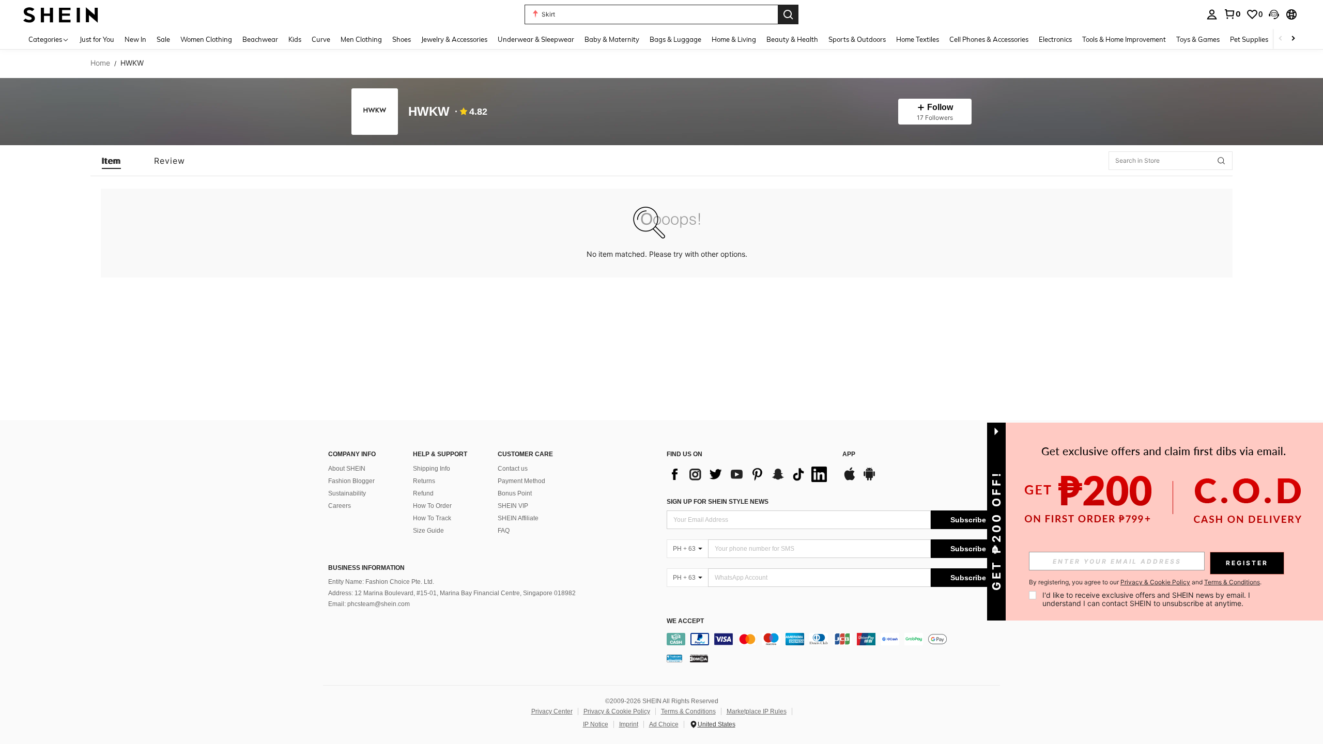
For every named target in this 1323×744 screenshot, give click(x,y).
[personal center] (1212, 14)
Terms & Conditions (688, 711)
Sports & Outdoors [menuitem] (857, 39)
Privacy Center (552, 711)
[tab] (111, 161)
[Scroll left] (1280, 39)
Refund (423, 493)
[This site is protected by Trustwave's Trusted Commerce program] (674, 658)
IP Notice (595, 724)
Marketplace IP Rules (757, 711)
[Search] (788, 14)
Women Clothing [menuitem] (206, 39)
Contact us (513, 468)
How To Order (432, 505)
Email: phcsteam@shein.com (369, 604)
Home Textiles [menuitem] (917, 39)
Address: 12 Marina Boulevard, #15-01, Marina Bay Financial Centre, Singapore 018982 (452, 593)
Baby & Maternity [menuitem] (611, 39)
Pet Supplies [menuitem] (1249, 39)
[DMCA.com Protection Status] (699, 658)
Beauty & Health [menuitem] (792, 39)
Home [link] (100, 63)
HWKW (429, 111)
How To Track (432, 518)
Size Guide (428, 530)
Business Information (366, 567)
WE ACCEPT (685, 621)
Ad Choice (664, 724)
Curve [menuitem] (321, 39)
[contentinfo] (836, 639)
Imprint (628, 724)
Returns (424, 481)
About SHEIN (346, 468)
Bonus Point (515, 493)
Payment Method (521, 481)
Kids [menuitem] (294, 39)
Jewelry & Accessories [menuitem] (454, 39)
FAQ (504, 530)
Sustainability (347, 493)
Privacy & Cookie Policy (616, 711)
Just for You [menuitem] (97, 39)
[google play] (869, 479)
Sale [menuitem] (163, 39)
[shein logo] (60, 14)
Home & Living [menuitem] (734, 39)
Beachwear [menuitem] (260, 39)
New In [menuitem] (135, 39)
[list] (749, 474)
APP (848, 454)
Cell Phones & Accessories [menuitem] (988, 39)
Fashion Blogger (351, 481)
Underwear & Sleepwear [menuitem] (536, 39)
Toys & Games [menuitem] (1198, 39)
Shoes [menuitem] (401, 39)
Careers (339, 505)
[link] (1232, 14)
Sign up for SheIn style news (717, 501)
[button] (1274, 14)
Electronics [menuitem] (1055, 39)
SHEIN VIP (513, 505)
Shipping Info (431, 468)
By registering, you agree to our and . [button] (1145, 582)
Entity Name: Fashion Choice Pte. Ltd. (381, 581)
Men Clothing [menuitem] (361, 39)
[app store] (849, 479)
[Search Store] (1221, 160)
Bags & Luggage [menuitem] (675, 39)
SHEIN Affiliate (518, 518)
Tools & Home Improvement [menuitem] (1124, 39)
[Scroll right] (1293, 39)
